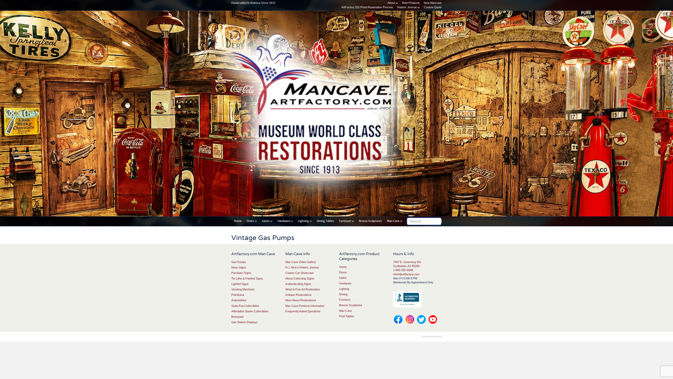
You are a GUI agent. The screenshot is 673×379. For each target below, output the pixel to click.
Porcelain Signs (241, 272)
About (391, 2)
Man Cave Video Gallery (300, 262)
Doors (250, 221)
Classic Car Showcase (299, 272)
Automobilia (238, 300)
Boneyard (237, 316)
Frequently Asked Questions (302, 311)
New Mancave (433, 2)
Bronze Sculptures (370, 221)
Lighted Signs (240, 283)
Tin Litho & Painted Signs (247, 278)
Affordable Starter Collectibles (249, 311)
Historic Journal (407, 7)
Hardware (284, 221)
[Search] (439, 220)
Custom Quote (433, 7)
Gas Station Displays (244, 322)
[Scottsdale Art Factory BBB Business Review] (407, 299)
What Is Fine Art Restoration (302, 289)
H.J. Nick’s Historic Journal (302, 267)
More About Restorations (300, 300)
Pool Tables (346, 316)
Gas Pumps (238, 262)
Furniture (345, 221)
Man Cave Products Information (304, 305)
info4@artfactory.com (406, 274)
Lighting (303, 221)
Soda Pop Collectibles (245, 305)
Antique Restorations (298, 294)
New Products (411, 2)
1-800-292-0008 (403, 270)
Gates (266, 221)
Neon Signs (238, 267)
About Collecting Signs (299, 278)
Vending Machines (242, 289)
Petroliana (237, 294)
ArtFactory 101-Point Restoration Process (367, 7)
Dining (343, 294)
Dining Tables (325, 221)
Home (238, 221)
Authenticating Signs (298, 283)
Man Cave (393, 221)
